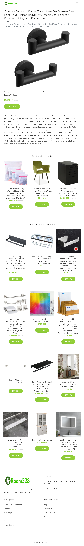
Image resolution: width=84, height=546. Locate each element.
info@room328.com (51, 488)
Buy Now (12, 106)
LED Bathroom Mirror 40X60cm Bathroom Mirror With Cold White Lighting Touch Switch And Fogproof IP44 (68, 444)
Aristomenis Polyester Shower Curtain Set (42, 320)
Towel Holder (38, 92)
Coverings (8, 513)
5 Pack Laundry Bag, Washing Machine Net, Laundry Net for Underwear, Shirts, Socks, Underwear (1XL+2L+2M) (16, 193)
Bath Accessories (50, 92)
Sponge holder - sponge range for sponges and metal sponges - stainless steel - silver (42, 260)
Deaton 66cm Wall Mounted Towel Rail (15, 381)
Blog (45, 505)
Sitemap (47, 521)
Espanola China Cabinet (42, 440)
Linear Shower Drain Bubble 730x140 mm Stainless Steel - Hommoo (16, 443)
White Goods (9, 525)
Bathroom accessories (23, 92)
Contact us (48, 509)
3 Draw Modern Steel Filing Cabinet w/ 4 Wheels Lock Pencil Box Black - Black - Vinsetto (68, 192)
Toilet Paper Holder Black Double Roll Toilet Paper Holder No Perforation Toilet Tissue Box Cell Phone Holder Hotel (42, 386)
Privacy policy (49, 517)
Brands (7, 509)
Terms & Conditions (51, 513)
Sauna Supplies (10, 521)
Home (6, 22)
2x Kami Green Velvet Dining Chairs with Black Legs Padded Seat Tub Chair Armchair (42, 192)
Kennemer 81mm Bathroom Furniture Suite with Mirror (68, 384)
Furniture (7, 517)
